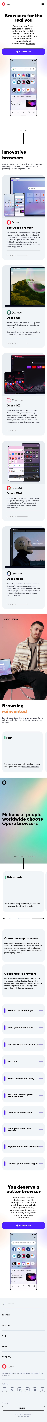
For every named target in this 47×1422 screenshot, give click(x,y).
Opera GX (13, 405)
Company (6, 1357)
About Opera (11, 619)
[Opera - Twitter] (19, 1389)
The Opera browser (20, 227)
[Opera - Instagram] (42, 1389)
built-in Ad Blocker (30, 766)
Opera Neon (15, 578)
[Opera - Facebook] (4, 1389)
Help (4, 1336)
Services (6, 1325)
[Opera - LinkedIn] (35, 1389)
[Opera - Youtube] (27, 1389)
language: (43, 4)
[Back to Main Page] (6, 4)
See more (30, 43)
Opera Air (13, 317)
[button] (23, 51)
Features (6, 1315)
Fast (9, 737)
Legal (5, 1346)
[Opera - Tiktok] (12, 1389)
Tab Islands (14, 877)
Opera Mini (14, 493)
